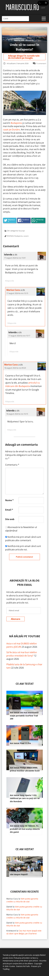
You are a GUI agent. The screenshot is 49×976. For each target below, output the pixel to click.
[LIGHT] (42, 3)
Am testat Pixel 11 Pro (20, 743)
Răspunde (9, 281)
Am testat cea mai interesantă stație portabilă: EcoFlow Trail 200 (24, 715)
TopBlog (6, 969)
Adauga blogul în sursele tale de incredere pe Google (23, 56)
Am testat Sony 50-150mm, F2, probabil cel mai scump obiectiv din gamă (25, 829)
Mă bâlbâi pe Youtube (24, 636)
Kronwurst (11, 930)
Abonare (15, 618)
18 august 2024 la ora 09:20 (15, 368)
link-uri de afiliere (26, 963)
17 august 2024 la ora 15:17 (19, 335)
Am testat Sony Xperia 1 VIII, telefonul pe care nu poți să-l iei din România (25, 798)
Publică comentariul (24, 557)
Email (9, 509)
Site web (9, 519)
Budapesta (16, 122)
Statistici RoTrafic (23, 966)
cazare (26, 236)
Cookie (12, 966)
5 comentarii (41, 63)
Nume (9, 500)
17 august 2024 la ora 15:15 (17, 293)
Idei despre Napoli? (19, 874)
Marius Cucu (13, 289)
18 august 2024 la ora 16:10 (17, 414)
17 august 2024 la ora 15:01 (15, 258)
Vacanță (22, 231)
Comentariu (12, 464)
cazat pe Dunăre (11, 129)
